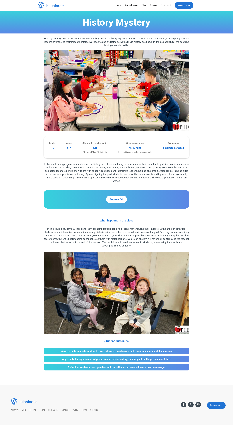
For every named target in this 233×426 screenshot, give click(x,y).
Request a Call (184, 5)
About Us (15, 410)
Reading (153, 5)
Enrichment (166, 5)
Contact (65, 410)
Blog (144, 5)
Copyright (94, 410)
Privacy (75, 410)
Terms (42, 410)
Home (118, 5)
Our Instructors (131, 5)
